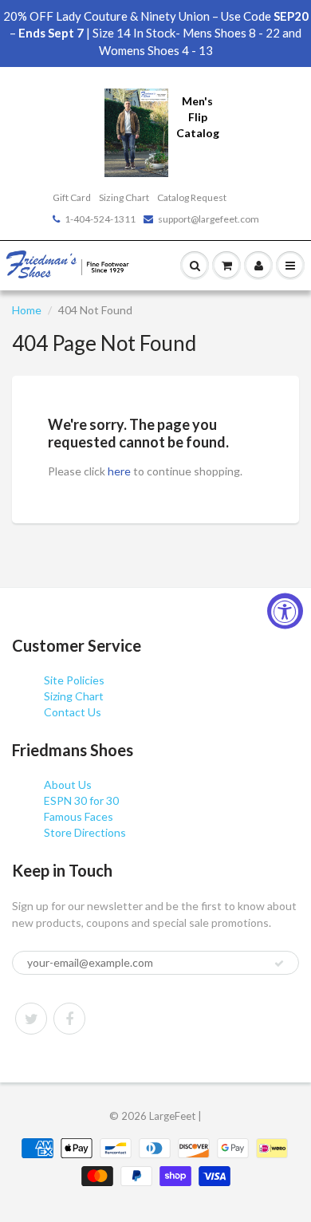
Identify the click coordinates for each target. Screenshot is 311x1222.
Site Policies (74, 680)
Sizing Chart (124, 197)
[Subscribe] (279, 963)
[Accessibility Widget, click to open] (285, 611)
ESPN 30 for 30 (81, 800)
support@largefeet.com (208, 219)
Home (26, 310)
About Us (68, 784)
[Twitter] (31, 1019)
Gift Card (72, 197)
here (119, 471)
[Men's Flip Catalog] (136, 131)
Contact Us (72, 712)
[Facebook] (69, 1019)
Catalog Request (191, 197)
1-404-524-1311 (100, 219)
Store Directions (85, 832)
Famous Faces (78, 816)
